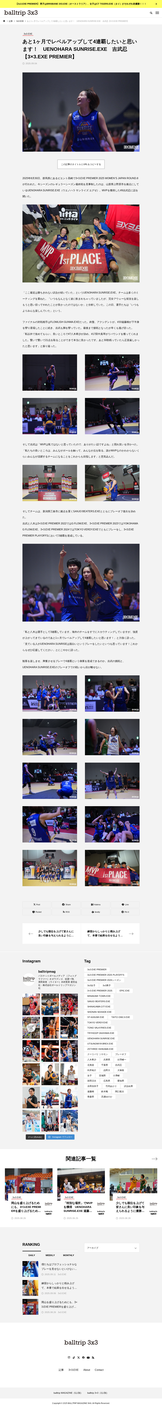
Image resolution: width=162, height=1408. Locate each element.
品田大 (106, 1070)
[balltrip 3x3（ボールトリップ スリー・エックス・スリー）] (21, 12)
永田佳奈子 (92, 1086)
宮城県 (102, 1075)
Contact (99, 1370)
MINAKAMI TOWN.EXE (99, 996)
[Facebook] (83, 1357)
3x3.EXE (62, 1274)
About (86, 1370)
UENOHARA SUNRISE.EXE (101, 1038)
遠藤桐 (90, 1091)
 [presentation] (154, 1158)
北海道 (90, 1065)
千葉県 (104, 1065)
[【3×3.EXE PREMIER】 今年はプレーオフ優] (31, 1051)
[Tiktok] (73, 1357)
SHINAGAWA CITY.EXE (98, 1006)
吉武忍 (118, 1065)
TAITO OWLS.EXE (120, 1017)
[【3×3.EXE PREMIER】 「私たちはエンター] (69, 1098)
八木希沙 (91, 1059)
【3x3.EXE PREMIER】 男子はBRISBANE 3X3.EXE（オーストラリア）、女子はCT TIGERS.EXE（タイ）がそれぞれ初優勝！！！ (81, 4)
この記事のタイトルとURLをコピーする (81, 164)
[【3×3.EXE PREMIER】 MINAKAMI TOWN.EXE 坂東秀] (31, 1121)
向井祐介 (91, 1070)
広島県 (106, 1080)
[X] (78, 1357)
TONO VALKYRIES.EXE (99, 1027)
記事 (61, 1370)
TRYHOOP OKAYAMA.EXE (100, 1033)
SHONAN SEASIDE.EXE (99, 1012)
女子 (89, 1075)
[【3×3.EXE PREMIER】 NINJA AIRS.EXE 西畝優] (50, 1121)
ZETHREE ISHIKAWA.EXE (100, 1049)
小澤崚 (116, 1075)
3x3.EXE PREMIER (96, 969)
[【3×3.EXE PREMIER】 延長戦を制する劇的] (50, 1004)
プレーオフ (120, 1054)
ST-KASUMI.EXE (95, 1017)
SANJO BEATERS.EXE (98, 1001)
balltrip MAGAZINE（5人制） (68, 1393)
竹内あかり (111, 1086)
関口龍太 (119, 1091)
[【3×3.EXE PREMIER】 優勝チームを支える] (50, 1098)
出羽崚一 (121, 1059)
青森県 (90, 1096)
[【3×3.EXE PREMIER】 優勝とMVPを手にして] (69, 1074)
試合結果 (128, 1086)
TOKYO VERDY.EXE (97, 1022)
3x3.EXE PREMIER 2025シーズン (104, 980)
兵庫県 (106, 1059)
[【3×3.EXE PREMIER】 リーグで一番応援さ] (31, 1004)
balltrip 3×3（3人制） (98, 1393)
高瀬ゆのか (106, 1096)
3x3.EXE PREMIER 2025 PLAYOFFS (105, 975)
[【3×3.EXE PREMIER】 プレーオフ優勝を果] (50, 1051)
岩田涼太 (91, 1080)
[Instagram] (69, 1357)
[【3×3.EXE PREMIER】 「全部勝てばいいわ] (69, 1028)
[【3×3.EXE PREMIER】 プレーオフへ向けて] (50, 1028)
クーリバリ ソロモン (97, 1054)
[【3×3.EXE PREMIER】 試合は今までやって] (50, 1074)
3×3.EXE (74, 1370)
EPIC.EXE (125, 990)
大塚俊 (120, 1070)
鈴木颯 (104, 1091)
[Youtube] (88, 1357)
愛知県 (120, 1080)
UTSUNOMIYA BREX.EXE (100, 1043)
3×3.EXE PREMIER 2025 (99, 990)
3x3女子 (91, 985)
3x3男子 (107, 985)
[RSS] (93, 1357)
